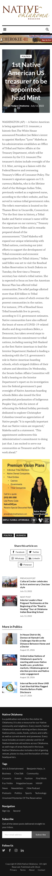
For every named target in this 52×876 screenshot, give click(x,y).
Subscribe (41, 834)
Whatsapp (19, 558)
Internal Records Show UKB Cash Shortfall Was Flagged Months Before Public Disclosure (34, 688)
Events (18, 778)
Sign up (6, 810)
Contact (41, 870)
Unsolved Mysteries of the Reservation (22, 797)
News (5, 788)
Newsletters (17, 788)
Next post (25, 597)
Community (33, 773)
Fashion (29, 778)
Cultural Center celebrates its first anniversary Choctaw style (35, 584)
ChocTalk (18, 773)
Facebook (20, 552)
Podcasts (6, 793)
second (16, 810)
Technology (40, 793)
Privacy (13, 870)
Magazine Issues (24, 783)
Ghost (37, 867)
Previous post (27, 578)
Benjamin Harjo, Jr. (36, 768)
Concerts (6, 778)
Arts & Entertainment (13, 768)
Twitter (36, 552)
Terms (23, 870)
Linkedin (36, 558)
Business (21, 535)
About (32, 870)
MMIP (39, 783)
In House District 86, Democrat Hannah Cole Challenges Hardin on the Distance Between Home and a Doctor (35, 640)
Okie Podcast (33, 788)
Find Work (41, 778)
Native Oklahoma (18, 105)
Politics (26, 56)
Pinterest (27, 564)
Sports (28, 793)
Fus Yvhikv (7, 783)
